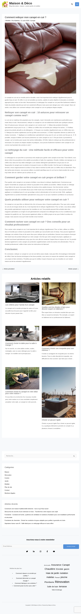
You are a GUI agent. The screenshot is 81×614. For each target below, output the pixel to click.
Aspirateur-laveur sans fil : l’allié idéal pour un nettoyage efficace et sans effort (29, 523)
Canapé (32, 20)
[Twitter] (27, 551)
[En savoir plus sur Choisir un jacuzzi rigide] (59, 392)
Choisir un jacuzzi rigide (51, 420)
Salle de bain (52, 586)
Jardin (6, 481)
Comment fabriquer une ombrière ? (26, 583)
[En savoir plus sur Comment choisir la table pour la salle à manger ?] (22, 333)
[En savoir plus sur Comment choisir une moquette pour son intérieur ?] (59, 336)
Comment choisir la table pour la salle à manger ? (20, 344)
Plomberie (49, 582)
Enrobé (59, 569)
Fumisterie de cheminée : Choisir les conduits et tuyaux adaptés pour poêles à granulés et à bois (35, 520)
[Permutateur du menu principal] (77, 4)
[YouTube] (54, 551)
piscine (64, 577)
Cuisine (7, 478)
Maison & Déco (20, 3)
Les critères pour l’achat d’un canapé (19, 305)
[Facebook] (47, 551)
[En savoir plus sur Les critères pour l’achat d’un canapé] (22, 292)
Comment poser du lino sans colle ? (25, 586)
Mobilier (8, 20)
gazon (66, 569)
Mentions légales (10, 493)
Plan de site (8, 487)
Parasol (57, 577)
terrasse (63, 586)
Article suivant (73, 269)
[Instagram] (40, 551)
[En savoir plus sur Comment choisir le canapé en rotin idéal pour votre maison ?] (22, 378)
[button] (72, 4)
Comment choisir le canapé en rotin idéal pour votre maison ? (21, 392)
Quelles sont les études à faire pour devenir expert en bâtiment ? (56, 308)
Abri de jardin (47, 565)
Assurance (56, 565)
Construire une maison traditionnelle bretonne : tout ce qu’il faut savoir (27, 508)
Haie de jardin (52, 573)
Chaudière (50, 569)
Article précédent (8, 269)
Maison (7, 472)
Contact (7, 490)
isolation (64, 573)
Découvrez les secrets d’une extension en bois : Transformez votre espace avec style (31, 511)
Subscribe (71, 546)
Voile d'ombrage (57, 590)
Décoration (8, 475)
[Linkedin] (34, 551)
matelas (50, 577)
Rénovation (62, 581)
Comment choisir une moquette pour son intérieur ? (58, 349)
